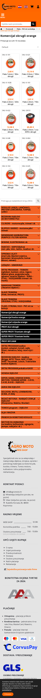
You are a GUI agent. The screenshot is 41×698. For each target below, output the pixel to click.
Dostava (9, 556)
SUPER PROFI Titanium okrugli (15, 331)
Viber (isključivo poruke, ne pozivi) (20, 500)
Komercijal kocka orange (13, 317)
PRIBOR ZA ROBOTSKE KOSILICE (16, 417)
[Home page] (1, 29)
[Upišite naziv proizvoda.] (33, 24)
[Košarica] (31, 7)
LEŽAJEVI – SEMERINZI (12, 265)
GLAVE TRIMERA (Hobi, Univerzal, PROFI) (12, 293)
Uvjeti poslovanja (13, 550)
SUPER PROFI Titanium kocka (15, 336)
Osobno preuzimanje (15, 558)
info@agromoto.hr (14, 492)
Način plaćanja (12, 561)
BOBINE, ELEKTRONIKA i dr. (14, 242)
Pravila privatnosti (14, 553)
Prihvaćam (7, 694)
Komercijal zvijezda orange (14, 322)
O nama (9, 547)
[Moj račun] (38, 7)
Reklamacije (11, 564)
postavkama (6, 690)
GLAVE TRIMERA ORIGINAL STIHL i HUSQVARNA (16, 300)
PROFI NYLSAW (8, 341)
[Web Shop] (8, 7)
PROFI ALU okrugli (10, 327)
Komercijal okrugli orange (13, 312)
